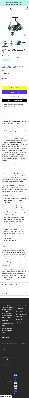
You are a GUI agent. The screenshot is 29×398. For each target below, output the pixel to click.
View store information (9, 108)
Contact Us (19, 322)
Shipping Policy (20, 308)
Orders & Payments (7, 289)
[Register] (24, 349)
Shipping (4, 293)
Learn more (20, 4)
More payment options (14, 96)
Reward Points (19, 319)
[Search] (5, 9)
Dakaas (9, 396)
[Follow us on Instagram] (7, 359)
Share (3, 112)
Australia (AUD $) (7, 365)
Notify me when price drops (14, 100)
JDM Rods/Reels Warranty (9, 284)
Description (5, 118)
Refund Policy (19, 311)
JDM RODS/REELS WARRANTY (21, 315)
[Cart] (26, 9)
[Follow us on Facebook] (4, 359)
